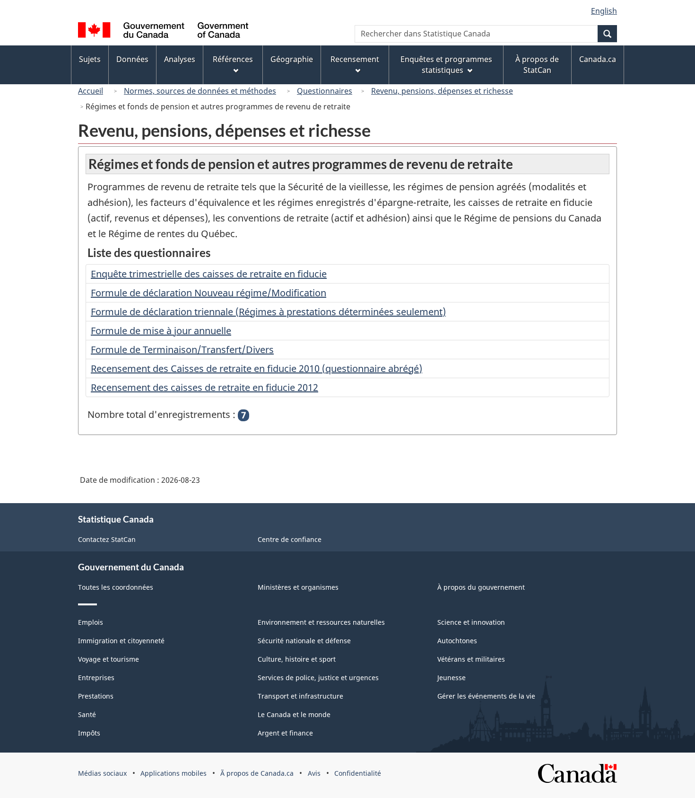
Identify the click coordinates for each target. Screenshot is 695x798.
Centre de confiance (289, 539)
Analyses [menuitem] (179, 59)
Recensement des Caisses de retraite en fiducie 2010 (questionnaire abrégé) (256, 368)
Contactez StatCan (107, 539)
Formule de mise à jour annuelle (161, 330)
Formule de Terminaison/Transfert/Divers (182, 349)
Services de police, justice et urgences (318, 677)
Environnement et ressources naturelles (321, 622)
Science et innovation (471, 622)
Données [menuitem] (132, 59)
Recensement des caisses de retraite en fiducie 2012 (204, 387)
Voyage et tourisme (108, 659)
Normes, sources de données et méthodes (200, 91)
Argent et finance (285, 732)
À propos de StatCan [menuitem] (537, 64)
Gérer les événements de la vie (486, 696)
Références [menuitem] (233, 59)
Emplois (90, 622)
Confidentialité (357, 773)
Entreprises (96, 677)
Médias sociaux (102, 773)
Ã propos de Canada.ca (257, 773)
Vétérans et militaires (471, 659)
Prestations (95, 696)
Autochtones (457, 640)
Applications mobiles (173, 773)
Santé (87, 714)
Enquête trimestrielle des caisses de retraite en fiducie (209, 273)
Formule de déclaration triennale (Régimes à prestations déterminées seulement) (268, 311)
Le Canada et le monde (294, 714)
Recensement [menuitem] (354, 59)
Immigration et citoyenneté (121, 640)
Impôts (89, 732)
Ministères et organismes (298, 587)
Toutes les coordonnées (115, 587)
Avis (314, 773)
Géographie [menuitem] (291, 59)
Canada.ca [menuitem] (597, 59)
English (604, 11)
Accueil (90, 91)
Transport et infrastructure (300, 696)
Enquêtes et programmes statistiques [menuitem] (446, 64)
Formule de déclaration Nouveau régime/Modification (208, 292)
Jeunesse (451, 677)
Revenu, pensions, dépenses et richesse (442, 91)
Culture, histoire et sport (297, 659)
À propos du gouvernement (481, 587)
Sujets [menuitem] (90, 59)
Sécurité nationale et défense (304, 640)
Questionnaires (324, 91)
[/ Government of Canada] (163, 31)
